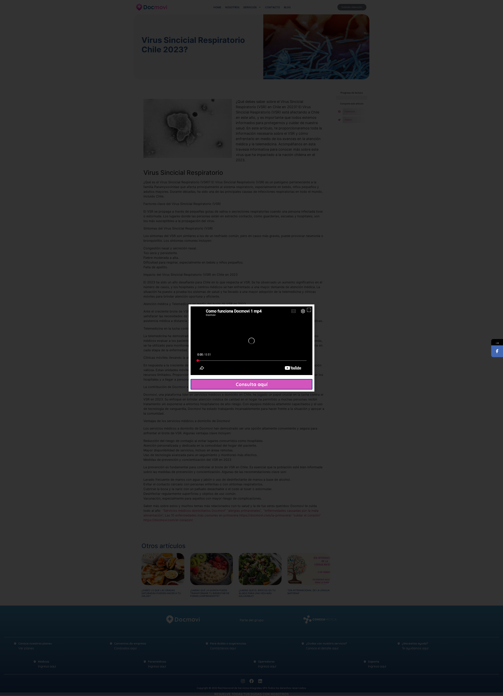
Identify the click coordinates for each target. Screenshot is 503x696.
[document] (251, 348)
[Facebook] (497, 351)
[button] (308, 309)
